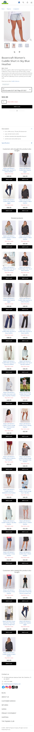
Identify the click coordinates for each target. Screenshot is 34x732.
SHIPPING (5, 717)
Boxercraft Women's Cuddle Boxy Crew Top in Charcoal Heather (9, 268)
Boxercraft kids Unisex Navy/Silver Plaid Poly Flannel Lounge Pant (9, 623)
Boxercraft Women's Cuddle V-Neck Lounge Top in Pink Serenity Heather (9, 426)
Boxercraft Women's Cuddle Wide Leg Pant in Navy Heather (9, 331)
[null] (14, 52)
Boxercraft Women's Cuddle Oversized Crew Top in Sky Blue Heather (9, 394)
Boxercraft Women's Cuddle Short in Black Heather (25, 553)
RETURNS (5, 705)
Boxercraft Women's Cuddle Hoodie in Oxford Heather (9, 237)
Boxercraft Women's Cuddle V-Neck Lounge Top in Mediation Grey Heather (25, 459)
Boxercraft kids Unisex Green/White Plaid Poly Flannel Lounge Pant (25, 591)
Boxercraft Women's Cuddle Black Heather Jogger (25, 170)
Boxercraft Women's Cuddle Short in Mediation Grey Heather (9, 491)
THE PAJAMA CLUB (8, 721)
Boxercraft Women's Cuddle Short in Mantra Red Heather (8, 458)
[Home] (4, 2)
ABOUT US (5, 697)
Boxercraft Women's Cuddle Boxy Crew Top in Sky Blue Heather (25, 362)
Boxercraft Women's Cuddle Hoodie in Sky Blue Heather (9, 522)
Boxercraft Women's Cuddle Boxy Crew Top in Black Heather (25, 268)
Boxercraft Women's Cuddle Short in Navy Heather (9, 553)
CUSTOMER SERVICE (9, 701)
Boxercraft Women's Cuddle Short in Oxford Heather (25, 522)
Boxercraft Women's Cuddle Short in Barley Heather (25, 425)
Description (5, 129)
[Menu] (31, 2)
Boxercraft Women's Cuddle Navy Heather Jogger (9, 201)
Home (3, 9)
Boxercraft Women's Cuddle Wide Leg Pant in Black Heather (25, 331)
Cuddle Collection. (15, 81)
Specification (6, 143)
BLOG (4, 693)
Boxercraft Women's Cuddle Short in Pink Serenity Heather (25, 394)
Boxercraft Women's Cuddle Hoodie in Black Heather (25, 201)
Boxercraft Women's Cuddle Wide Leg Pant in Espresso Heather (9, 362)
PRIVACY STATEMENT (9, 713)
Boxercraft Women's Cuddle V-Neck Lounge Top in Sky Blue (25, 491)
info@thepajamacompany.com (12, 684)
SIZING (4, 709)
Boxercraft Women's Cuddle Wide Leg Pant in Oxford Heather (9, 170)
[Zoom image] (31, 40)
